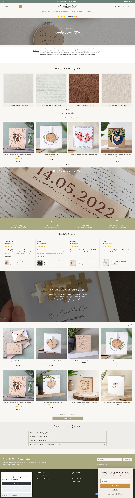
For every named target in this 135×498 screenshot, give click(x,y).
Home (62, 28)
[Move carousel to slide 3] (68, 109)
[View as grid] (128, 324)
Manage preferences (17, 490)
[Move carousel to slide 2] (67, 109)
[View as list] (131, 324)
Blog (38, 481)
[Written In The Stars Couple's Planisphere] (40, 263)
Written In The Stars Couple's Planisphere (52, 262)
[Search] (20, 6)
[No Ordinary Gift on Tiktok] (131, 2)
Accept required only (17, 487)
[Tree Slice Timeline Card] (51, 137)
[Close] (130, 470)
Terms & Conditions (14, 495)
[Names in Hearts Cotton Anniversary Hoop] (73, 263)
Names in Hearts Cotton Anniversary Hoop (87, 262)
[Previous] (3, 90)
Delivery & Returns (76, 481)
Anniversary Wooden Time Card (84, 361)
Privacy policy (5, 495)
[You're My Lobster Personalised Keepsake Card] (83, 137)
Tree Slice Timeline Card (51, 154)
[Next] (132, 90)
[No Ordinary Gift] (68, 6)
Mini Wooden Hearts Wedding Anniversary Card (117, 402)
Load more (67, 418)
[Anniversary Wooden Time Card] (83, 343)
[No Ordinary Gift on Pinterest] (127, 2)
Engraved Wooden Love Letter (18, 361)
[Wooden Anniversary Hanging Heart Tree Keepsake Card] (116, 137)
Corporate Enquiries (42, 476)
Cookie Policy (73, 494)
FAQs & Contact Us (76, 479)
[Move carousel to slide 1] (66, 109)
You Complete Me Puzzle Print (119, 261)
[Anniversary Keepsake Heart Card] (51, 343)
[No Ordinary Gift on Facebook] (125, 2)
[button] (67, 16)
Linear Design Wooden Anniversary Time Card (84, 402)
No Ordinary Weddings (43, 479)
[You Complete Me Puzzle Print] (106, 262)
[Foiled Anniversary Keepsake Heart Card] (51, 385)
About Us (73, 476)
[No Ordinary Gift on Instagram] (129, 2)
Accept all (16, 483)
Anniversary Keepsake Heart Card (51, 361)
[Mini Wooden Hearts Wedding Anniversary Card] (116, 385)
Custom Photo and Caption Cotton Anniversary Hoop (19, 262)
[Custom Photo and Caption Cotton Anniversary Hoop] (7, 262)
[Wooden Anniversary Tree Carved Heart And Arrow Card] (18, 137)
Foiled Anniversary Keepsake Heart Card (51, 402)
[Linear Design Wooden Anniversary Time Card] (83, 385)
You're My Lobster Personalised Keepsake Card (84, 154)
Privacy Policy (64, 494)
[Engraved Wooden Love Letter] (18, 343)
